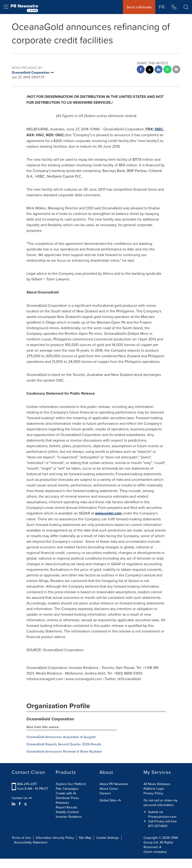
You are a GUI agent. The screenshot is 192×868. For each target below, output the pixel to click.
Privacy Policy (153, 793)
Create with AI (66, 793)
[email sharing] (176, 70)
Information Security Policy (55, 837)
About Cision (109, 788)
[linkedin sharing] (158, 70)
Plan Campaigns (67, 788)
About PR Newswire (114, 784)
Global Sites (109, 800)
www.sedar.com (108, 513)
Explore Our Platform (71, 784)
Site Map (85, 837)
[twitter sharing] (150, 70)
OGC (159, 129)
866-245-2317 (27, 784)
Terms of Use (21, 837)
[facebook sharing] (141, 70)
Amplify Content (67, 812)
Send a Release (139, 7)
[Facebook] (20, 803)
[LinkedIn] (14, 803)
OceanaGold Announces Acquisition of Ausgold (61, 737)
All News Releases (157, 784)
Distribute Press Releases (67, 800)
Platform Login (154, 788)
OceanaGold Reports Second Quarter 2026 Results (63, 744)
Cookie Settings (107, 837)
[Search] (186, 7)
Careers (105, 793)
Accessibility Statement (30, 842)
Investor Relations (69, 816)
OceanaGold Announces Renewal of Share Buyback (64, 751)
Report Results (66, 807)
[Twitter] (25, 803)
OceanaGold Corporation (50, 719)
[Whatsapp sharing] (167, 70)
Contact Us (20, 798)
